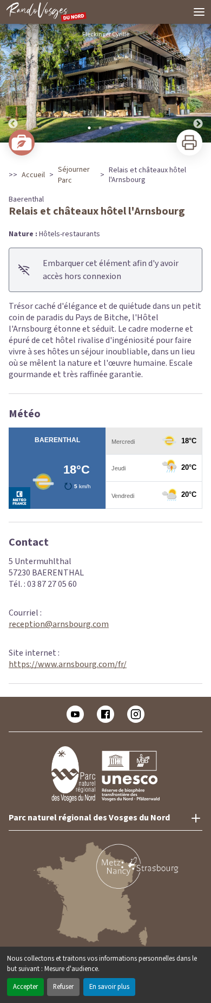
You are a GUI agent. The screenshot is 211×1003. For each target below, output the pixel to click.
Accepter (25, 987)
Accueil (33, 175)
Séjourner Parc (74, 175)
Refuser (63, 987)
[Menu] (199, 11)
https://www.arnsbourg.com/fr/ (68, 664)
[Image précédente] (13, 83)
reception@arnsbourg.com (59, 624)
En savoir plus (109, 987)
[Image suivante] (198, 83)
